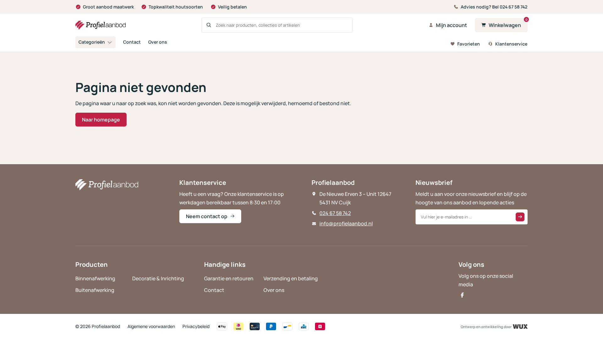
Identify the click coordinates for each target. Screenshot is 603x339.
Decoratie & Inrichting (158, 278)
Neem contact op (206, 216)
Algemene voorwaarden (151, 326)
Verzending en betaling (290, 278)
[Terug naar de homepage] (100, 25)
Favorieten (468, 44)
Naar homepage (101, 119)
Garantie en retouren (228, 278)
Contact (132, 42)
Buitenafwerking (94, 290)
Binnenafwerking (95, 278)
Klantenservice (511, 44)
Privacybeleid (195, 326)
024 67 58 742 (335, 213)
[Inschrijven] (520, 217)
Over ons (157, 42)
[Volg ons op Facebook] (462, 295)
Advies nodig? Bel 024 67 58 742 (494, 7)
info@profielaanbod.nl (346, 223)
